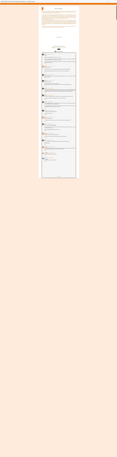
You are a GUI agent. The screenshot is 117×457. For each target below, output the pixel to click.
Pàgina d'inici (7, 3)
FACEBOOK (16, 3)
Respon (45, 63)
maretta (45, 80)
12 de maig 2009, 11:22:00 (49, 54)
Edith (45, 54)
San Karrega (46, 152)
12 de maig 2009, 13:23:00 (51, 152)
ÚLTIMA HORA (12, 3)
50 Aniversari (56, 47)
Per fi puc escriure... (59, 8)
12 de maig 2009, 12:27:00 (49, 101)
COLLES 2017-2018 (22, 3)
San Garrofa (64, 47)
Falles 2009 (60, 47)
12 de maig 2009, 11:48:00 (49, 88)
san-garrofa (46, 146)
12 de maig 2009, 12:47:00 (50, 133)
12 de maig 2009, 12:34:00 (49, 123)
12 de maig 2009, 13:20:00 (51, 146)
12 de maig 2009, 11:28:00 (50, 66)
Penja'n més (59, 176)
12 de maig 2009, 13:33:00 (49, 157)
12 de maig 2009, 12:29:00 (50, 110)
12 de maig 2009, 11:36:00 (49, 74)
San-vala (45, 66)
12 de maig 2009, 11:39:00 (50, 80)
